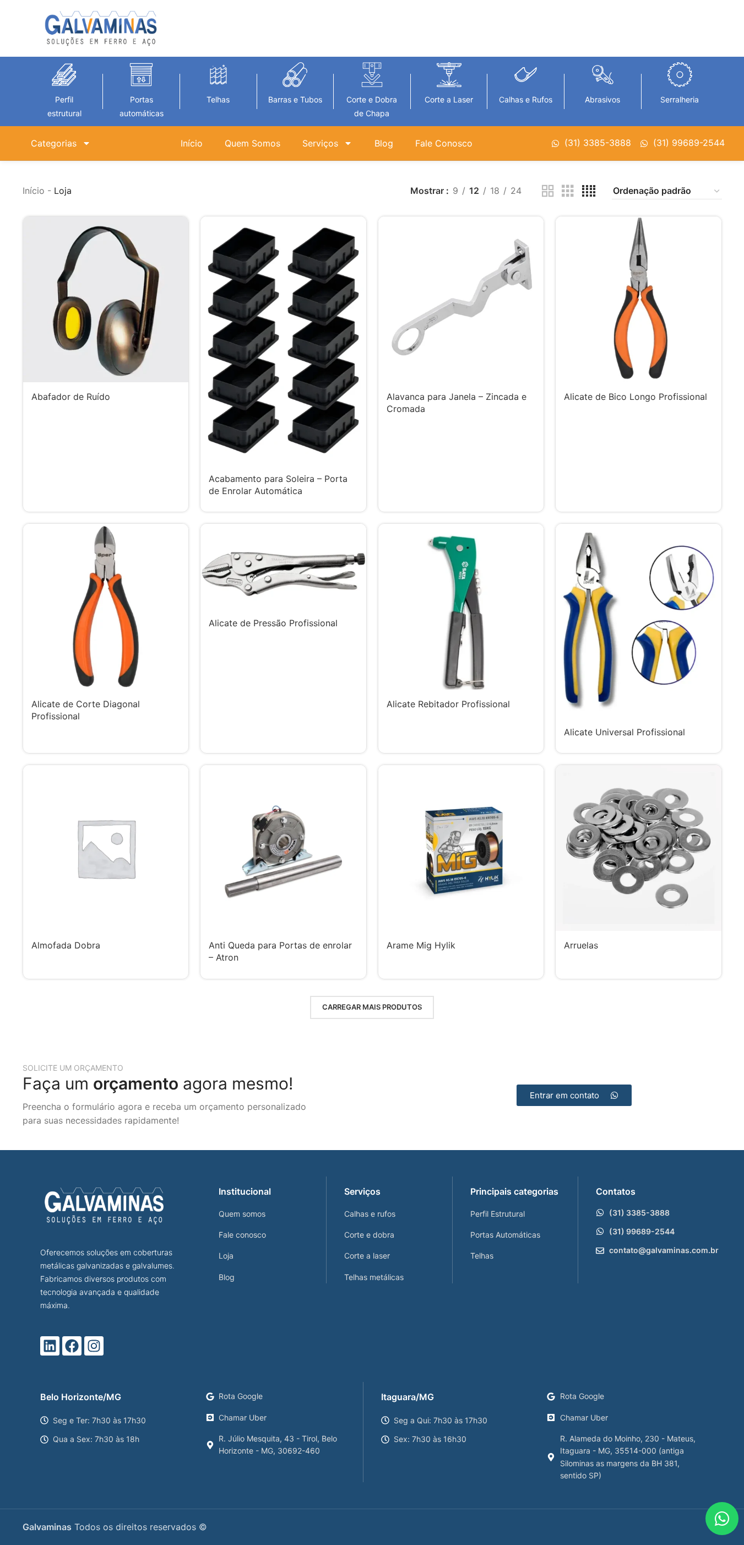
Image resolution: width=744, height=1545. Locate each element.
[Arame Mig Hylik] (461, 848)
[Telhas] (218, 74)
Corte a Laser (449, 99)
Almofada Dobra (65, 945)
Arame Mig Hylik (421, 945)
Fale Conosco (444, 143)
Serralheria (679, 99)
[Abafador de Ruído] (106, 299)
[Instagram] (94, 1346)
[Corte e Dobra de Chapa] (372, 74)
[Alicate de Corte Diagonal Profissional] (106, 607)
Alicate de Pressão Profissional (273, 622)
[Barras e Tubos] (295, 74)
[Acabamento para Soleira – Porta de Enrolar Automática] (283, 340)
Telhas (218, 99)
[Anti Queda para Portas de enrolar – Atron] (283, 848)
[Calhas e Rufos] (525, 74)
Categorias (54, 143)
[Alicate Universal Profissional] (638, 621)
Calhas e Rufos (525, 99)
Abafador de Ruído (70, 396)
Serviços (320, 143)
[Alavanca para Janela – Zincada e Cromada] (461, 299)
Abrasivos (602, 99)
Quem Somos (252, 143)
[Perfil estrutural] (64, 74)
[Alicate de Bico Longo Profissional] (638, 299)
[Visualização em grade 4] (588, 191)
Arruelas (581, 945)
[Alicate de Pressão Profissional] (283, 566)
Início (192, 143)
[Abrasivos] (602, 74)
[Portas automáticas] (141, 74)
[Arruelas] (638, 848)
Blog (383, 143)
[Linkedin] (49, 1346)
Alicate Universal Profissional (624, 732)
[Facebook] (72, 1346)
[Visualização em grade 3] (568, 191)
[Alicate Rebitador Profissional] (461, 607)
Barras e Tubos (295, 99)
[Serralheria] (679, 74)
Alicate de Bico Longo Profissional (635, 396)
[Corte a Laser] (449, 74)
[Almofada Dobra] (106, 848)
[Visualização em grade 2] (548, 191)
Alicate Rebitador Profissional (448, 703)
